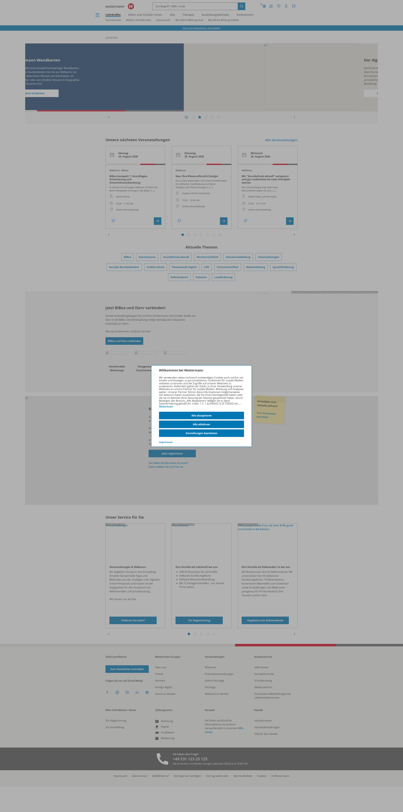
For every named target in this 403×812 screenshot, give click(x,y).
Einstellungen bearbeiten (201, 433)
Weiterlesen (166, 406)
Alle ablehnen (201, 424)
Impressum (166, 442)
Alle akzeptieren (201, 415)
